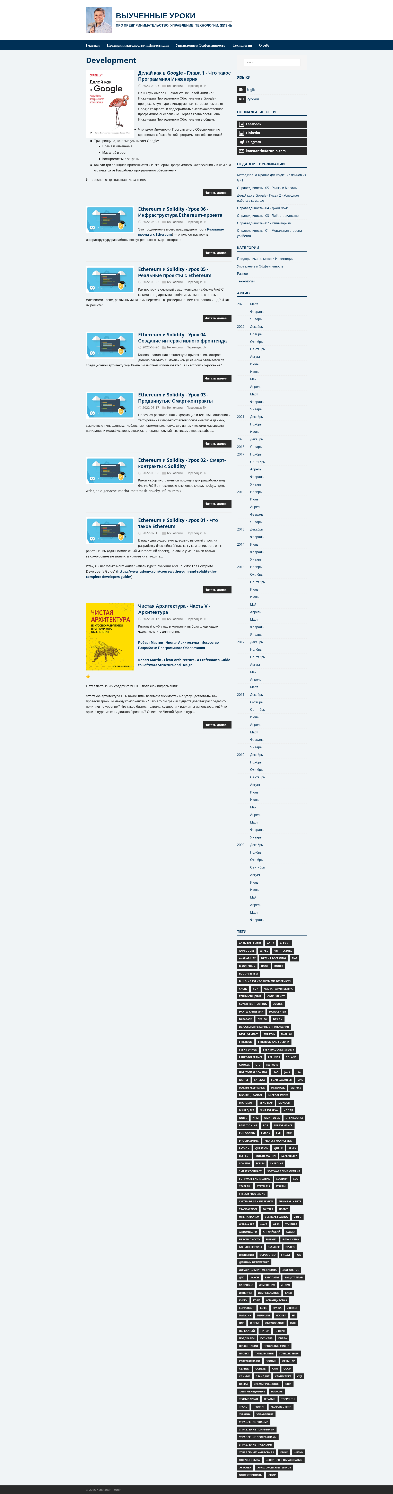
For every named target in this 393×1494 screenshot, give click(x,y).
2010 (240, 754)
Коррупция (246, 1308)
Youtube (291, 1224)
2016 (240, 492)
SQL (295, 1179)
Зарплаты (272, 1277)
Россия (271, 1361)
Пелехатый (247, 1331)
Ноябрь (256, 334)
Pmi (278, 1133)
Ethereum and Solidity (273, 1042)
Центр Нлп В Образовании (284, 1460)
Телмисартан (248, 1399)
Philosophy (247, 1133)
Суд (299, 1376)
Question (261, 1148)
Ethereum (245, 1042)
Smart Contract (250, 1171)
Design (277, 1019)
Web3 (276, 1224)
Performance (283, 1125)
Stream (281, 1186)
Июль (254, 364)
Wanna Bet (246, 1224)
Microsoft (246, 1103)
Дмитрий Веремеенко (254, 1262)
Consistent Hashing (253, 1004)
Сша (288, 1384)
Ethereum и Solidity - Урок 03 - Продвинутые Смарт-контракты (175, 397)
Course (278, 1004)
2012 (240, 642)
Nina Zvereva (269, 1110)
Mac (300, 1080)
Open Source (294, 1118)
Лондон (292, 1308)
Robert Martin (265, 1156)
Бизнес (271, 1239)
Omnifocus (272, 1118)
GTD (258, 1065)
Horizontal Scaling (253, 1072)
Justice (243, 1080)
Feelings (274, 1057)
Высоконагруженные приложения (264, 1026)
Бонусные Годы (250, 1247)
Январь (256, 319)
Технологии (175, 86)
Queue (278, 1148)
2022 (240, 326)
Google (244, 1065)
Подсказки (247, 1338)
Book (265, 966)
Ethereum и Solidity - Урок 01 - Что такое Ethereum (178, 523)
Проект (244, 1353)
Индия (285, 1285)
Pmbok (265, 1133)
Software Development (283, 1171)
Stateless (263, 1186)
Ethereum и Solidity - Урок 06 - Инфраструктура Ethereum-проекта (180, 212)
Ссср (287, 1368)
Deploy (262, 1019)
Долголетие (290, 1270)
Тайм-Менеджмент (252, 1391)
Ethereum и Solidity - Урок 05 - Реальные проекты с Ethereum (175, 272)
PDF (265, 1125)
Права (282, 1338)
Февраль (256, 311)
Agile (270, 943)
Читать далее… (217, 192)
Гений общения (250, 996)
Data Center (277, 1011)
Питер (265, 1331)
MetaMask (278, 1087)
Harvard (272, 1065)
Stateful (245, 1186)
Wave (263, 1224)
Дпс (242, 1277)
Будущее (274, 1247)
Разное (242, 273)
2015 (240, 529)
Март (254, 304)
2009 (240, 845)
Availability (247, 958)
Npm (256, 1118)
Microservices (278, 1095)
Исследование (268, 1293)
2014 (240, 544)
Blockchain (247, 966)
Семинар (288, 1361)
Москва (281, 1315)
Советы (261, 1368)
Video (298, 1217)
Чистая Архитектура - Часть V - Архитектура (174, 609)
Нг (293, 1315)
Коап (256, 1300)
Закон (254, 1277)
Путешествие (264, 1353)
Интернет (245, 1293)
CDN (256, 988)
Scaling (244, 1163)
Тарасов (277, 1391)
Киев (288, 1293)
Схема (243, 1384)
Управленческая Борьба (256, 1452)
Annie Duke (246, 950)
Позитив (266, 1338)
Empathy (269, 1034)
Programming (249, 1141)
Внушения (246, 1255)
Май (253, 379)
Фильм (298, 1452)
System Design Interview (256, 1201)
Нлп (241, 1323)
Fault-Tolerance (250, 1057)
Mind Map (266, 1103)
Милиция (263, 1315)
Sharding (276, 1163)
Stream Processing (252, 1194)
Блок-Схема (290, 1239)
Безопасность (249, 1239)
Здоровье (246, 1285)
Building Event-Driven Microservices (265, 981)
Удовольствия (281, 1406)
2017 (240, 454)
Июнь (254, 371)
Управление (264, 1414)
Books (278, 966)
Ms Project (246, 1110)
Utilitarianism (249, 1217)
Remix (292, 1148)
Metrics (295, 1087)
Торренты (288, 1399)
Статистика (283, 1376)
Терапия (270, 1399)
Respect (244, 1156)
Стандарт (262, 1376)
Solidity (282, 1179)
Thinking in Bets (290, 1201)
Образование (275, 1323)
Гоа (298, 1255)
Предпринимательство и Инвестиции (265, 258)
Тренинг (259, 1406)
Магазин (245, 1315)
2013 (240, 567)
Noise (243, 1118)
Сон (275, 1368)
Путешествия (289, 1353)
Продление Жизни (276, 1346)
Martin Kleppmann (252, 1087)
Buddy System (248, 973)
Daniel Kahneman (251, 1011)
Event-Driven (248, 1049)
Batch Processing (273, 958)
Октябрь (256, 341)
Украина (245, 1414)
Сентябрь (257, 349)
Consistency (276, 996)
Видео (290, 1247)
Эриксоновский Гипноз (274, 1467)
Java (287, 1072)
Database (245, 1019)
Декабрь (256, 326)
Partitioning (248, 1125)
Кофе (263, 1308)
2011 (240, 694)
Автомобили (248, 1232)
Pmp (289, 1133)
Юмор (272, 1475)
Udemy (283, 1209)
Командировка (276, 1300)
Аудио (290, 1232)
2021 (240, 416)
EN (205, 86)
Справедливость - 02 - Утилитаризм (264, 223)
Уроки (284, 1452)
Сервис (244, 1368)
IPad (276, 1072)
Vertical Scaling (276, 1217)
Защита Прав (294, 1277)
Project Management (279, 1141)
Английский (271, 1232)
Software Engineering (255, 1179)
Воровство (268, 1255)
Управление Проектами (255, 1444)
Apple (264, 950)
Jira (298, 1072)
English (286, 1034)
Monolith (285, 1103)
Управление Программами (258, 1437)
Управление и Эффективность (260, 266)
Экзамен (245, 1467)
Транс (243, 1406)
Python (244, 1148)
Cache (243, 988)
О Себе (255, 1323)
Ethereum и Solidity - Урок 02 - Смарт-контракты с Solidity (182, 463)
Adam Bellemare (250, 943)
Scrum (260, 1163)
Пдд (293, 1323)
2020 (240, 439)
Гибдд (285, 1255)
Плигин (280, 1331)
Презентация (248, 1346)
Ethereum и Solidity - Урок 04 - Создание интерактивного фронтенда (182, 337)
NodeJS (288, 1110)
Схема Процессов (267, 1384)
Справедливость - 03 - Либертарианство (268, 215)
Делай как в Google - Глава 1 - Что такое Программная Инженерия (184, 75)
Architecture (283, 950)
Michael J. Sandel (251, 1095)
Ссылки (244, 1376)
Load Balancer (281, 1080)
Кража (277, 1308)
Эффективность (250, 1475)
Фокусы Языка (249, 1460)
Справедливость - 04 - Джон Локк (262, 208)
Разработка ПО (249, 1361)
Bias (294, 958)
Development (248, 1034)
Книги (243, 1300)
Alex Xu (285, 943)
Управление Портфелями (256, 1429)
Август (255, 356)
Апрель (255, 386)
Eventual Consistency (278, 1049)
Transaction (248, 1209)
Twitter (268, 1209)
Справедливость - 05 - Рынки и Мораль (267, 188)
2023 (240, 304)
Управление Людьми (253, 1422)
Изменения (267, 1285)
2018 (240, 446)
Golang (291, 1057)
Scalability (289, 1156)
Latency (259, 1080)
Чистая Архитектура (278, 988)
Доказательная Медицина (258, 1270)
